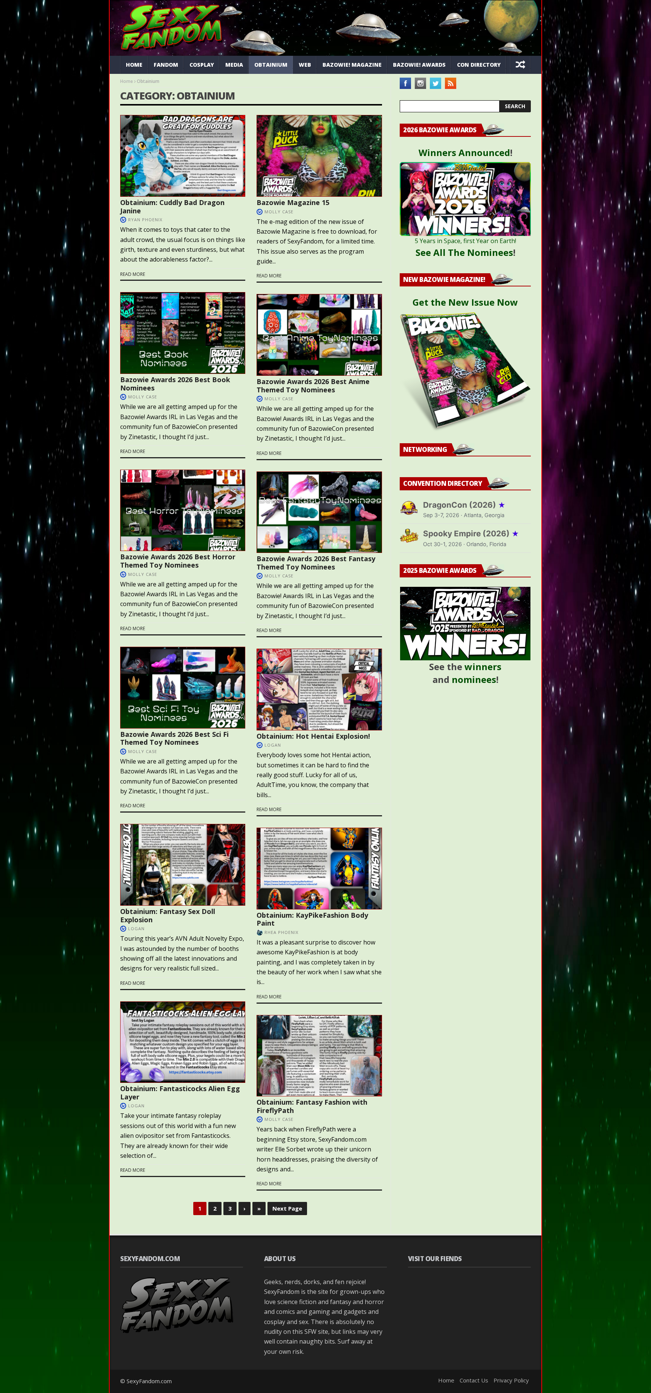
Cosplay (201, 64)
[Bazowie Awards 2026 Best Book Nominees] (182, 333)
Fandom (166, 64)
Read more (132, 274)
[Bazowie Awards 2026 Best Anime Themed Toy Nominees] (319, 335)
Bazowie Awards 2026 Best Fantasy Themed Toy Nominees (316, 562)
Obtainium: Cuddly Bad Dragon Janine (172, 206)
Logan (272, 745)
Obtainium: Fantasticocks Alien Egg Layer (180, 1092)
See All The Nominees (464, 252)
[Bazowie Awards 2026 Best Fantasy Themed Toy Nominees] (319, 512)
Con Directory (479, 64)
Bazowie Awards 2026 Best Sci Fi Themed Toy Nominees (174, 738)
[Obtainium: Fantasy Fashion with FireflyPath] (319, 1056)
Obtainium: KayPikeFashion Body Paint (312, 919)
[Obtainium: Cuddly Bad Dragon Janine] (182, 156)
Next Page (287, 1208)
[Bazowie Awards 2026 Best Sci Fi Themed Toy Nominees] (182, 688)
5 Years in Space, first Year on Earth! (465, 241)
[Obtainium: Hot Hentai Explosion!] (319, 689)
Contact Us (474, 1380)
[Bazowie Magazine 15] (319, 156)
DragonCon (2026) (464, 505)
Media (234, 64)
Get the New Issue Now (465, 302)
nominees (474, 679)
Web (305, 64)
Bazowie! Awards (419, 64)
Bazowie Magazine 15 (293, 202)
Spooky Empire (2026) (471, 533)
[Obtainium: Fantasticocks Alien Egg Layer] (182, 1042)
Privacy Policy (511, 1380)
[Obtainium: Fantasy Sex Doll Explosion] (182, 865)
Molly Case (278, 211)
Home (134, 64)
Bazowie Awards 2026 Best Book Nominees (175, 383)
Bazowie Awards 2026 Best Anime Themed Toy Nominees (313, 385)
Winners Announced (464, 152)
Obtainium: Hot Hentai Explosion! (313, 736)
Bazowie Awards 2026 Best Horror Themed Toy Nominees (177, 560)
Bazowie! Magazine (352, 64)
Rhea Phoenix (281, 932)
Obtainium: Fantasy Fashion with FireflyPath (312, 1106)
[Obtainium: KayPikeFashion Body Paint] (319, 868)
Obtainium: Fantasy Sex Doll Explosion (167, 915)
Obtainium (270, 64)
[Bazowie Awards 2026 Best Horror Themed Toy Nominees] (182, 510)
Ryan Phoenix (145, 219)
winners (483, 666)
